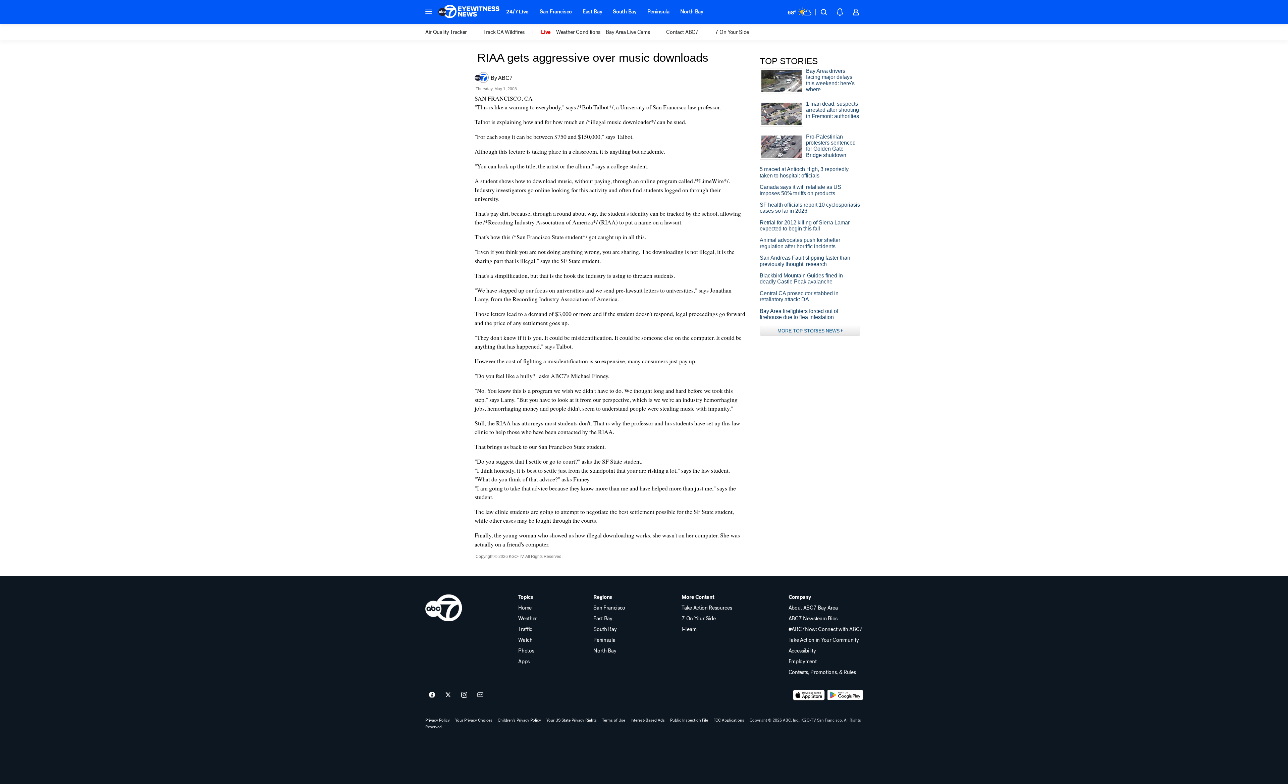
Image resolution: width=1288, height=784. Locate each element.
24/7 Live (517, 11)
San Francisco (556, 11)
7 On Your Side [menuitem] (732, 32)
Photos (526, 651)
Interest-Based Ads (648, 720)
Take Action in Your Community (824, 640)
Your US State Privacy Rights (571, 720)
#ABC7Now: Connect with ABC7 (826, 629)
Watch (525, 640)
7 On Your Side (699, 618)
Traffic (525, 629)
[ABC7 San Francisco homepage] (468, 12)
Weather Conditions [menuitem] (578, 32)
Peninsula (658, 11)
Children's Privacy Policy (519, 720)
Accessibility (802, 651)
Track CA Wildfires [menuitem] (504, 32)
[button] (429, 11)
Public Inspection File (689, 720)
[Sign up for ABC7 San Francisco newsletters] (480, 695)
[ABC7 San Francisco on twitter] (448, 695)
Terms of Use (613, 720)
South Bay (624, 11)
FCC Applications (728, 720)
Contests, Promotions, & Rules (822, 672)
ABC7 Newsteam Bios (813, 618)
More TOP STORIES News (808, 330)
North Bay (691, 11)
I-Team (689, 629)
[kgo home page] (443, 607)
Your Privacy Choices (473, 720)
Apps (524, 661)
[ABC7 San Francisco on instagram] (464, 695)
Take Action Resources (707, 608)
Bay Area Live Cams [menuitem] (628, 32)
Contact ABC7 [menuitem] (682, 32)
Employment (803, 661)
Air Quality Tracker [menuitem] (446, 32)
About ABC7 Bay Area (813, 608)
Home (525, 608)
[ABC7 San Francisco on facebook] (432, 695)
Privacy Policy (437, 720)
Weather (527, 618)
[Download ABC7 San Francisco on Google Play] (845, 695)
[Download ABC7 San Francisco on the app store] (809, 695)
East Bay (592, 11)
